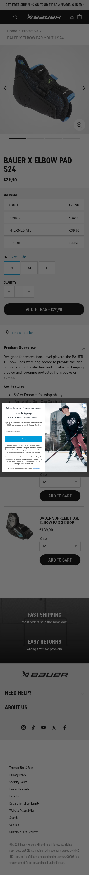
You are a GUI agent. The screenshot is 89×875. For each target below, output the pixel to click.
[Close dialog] (84, 405)
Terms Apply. (36, 468)
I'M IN (23, 438)
